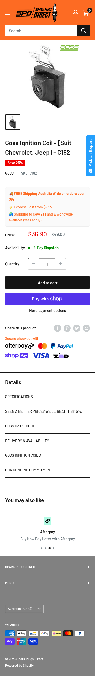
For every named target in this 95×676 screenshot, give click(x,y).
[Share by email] (86, 328)
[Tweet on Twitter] (76, 328)
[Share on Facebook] (57, 328)
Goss (9, 173)
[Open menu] (7, 13)
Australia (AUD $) (20, 609)
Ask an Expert (90, 154)
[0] (86, 13)
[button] (47, 397)
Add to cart (48, 282)
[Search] (83, 30)
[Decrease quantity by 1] (33, 263)
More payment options (47, 310)
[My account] (75, 12)
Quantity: (13, 263)
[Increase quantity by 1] (60, 263)
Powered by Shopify (19, 665)
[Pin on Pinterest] (67, 328)
